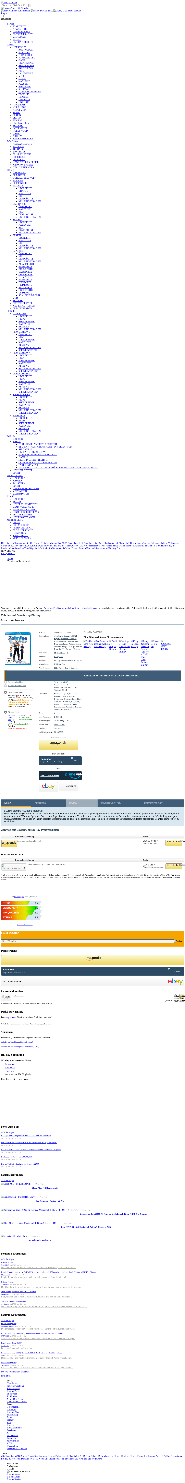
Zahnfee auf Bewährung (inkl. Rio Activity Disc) (20, 1046)
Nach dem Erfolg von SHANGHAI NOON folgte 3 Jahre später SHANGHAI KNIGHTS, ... (44, 1306)
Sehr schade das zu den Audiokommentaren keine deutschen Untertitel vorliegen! (38, 1338)
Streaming (69, 1458)
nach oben (6, 1375)
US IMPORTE (25, 292)
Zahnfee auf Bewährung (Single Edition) (17, 1042)
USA (56, 657)
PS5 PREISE (19, 157)
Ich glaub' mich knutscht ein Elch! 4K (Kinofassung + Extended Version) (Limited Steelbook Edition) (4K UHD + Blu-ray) (48, 1272)
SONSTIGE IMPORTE (29, 295)
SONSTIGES (19, 151)
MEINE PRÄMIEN (22, 538)
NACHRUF (24, 81)
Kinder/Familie (67, 660)
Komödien (78, 660)
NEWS (10, 44)
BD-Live (166, 1456)
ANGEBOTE (19, 104)
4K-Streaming (7, 1456)
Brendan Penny (60, 641)
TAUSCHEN (19, 483)
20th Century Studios (62, 632)
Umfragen (11, 1409)
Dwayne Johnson (61, 644)
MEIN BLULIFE (15, 520)
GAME (21, 60)
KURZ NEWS (19, 107)
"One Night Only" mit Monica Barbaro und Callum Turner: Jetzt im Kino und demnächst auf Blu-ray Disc (72, 548)
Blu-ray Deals (13, 1476)
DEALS (12, 141)
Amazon (47, 608)
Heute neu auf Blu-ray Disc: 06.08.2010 (16, 1157)
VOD (15, 298)
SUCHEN (17, 486)
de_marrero (10, 1064)
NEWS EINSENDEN (23, 138)
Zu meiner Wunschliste (17, 686)
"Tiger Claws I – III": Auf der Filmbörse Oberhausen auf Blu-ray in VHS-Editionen (104, 543)
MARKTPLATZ (15, 475)
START (10, 23)
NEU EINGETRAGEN (29, 201)
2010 (61, 657)
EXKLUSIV (24, 52)
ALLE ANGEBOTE (22, 144)
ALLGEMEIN (19, 110)
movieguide (5, 1304)
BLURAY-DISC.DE (22, 123)
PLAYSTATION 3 (21, 373)
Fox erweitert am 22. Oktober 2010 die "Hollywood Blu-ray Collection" (29, 1143)
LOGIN (16, 522)
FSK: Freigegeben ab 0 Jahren (65, 668)
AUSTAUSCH (25, 50)
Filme (10, 558)
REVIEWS (18, 180)
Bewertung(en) (19, 897)
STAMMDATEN (21, 493)
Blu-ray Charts (27, 1456)
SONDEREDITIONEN (29, 91)
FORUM (11, 436)
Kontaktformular (14, 1427)
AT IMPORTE (25, 266)
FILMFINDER (20, 183)
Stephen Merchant (73, 649)
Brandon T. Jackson (68, 639)
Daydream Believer (7, 1326)
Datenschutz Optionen (17, 1448)
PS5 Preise (12, 1396)
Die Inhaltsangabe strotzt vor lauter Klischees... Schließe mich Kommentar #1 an (38, 1328)
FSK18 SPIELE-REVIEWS (26, 512)
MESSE (22, 76)
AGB (9, 1443)
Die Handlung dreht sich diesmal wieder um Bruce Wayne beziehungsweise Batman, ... (41, 1287)
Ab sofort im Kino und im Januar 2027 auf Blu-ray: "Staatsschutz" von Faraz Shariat (79, 545)
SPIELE (11, 311)
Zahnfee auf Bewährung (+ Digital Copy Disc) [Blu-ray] (46, 864)
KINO (21, 70)
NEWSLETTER (20, 29)
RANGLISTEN (20, 535)
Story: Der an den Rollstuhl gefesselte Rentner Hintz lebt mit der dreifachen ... (36, 1296)
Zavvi (79, 608)
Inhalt (7, 803)
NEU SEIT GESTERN (23, 470)
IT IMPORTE (24, 282)
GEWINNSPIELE (21, 31)
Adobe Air (11, 715)
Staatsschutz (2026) (8, 1324)
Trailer (52, 1458)
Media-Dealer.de (91, 608)
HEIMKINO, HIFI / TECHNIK (33, 460)
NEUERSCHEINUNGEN (25, 504)
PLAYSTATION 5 (21, 332)
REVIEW (17, 120)
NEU (20, 196)
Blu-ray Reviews (121, 1456)
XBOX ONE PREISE (23, 164)
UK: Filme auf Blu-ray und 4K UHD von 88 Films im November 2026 (33, 543)
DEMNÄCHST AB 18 (23, 507)
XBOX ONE (19, 415)
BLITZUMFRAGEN (23, 34)
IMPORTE (18, 251)
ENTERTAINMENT (28, 465)
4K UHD (33, 1458)
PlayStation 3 (75, 1456)
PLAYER (23, 84)
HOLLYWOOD (26, 65)
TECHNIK (23, 94)
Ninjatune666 (5, 1275)
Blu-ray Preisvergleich (58, 1456)
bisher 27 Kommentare (25, 925)
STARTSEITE (19, 26)
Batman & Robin (7, 1262)
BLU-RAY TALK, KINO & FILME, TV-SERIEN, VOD (45, 446)
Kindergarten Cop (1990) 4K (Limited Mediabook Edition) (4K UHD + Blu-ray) (113, 1214)
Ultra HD (95, 1456)
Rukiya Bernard (75, 646)
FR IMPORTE (25, 279)
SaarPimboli (5, 1365)
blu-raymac (10, 1067)
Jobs (9, 1422)
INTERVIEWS (25, 68)
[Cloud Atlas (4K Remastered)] (15, 1184)
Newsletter (12, 1383)
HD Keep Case (59, 664)
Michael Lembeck (61, 653)
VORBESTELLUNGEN (24, 178)
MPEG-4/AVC (59, 724)
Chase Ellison (72, 641)
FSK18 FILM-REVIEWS (25, 509)
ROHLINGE (24, 86)
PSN (9, 720)
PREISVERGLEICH (23, 527)
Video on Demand (20, 1458)
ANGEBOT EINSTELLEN (26, 488)
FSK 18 (10, 496)
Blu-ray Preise (13, 1391)
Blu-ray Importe (95, 1458)
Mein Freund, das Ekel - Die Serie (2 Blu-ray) (18, 1291)
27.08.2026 (39, 1184)
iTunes (10, 717)
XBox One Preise (15, 1399)
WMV (10, 722)
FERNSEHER (25, 55)
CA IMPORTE (25, 272)
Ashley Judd (69, 636)
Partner (10, 1420)
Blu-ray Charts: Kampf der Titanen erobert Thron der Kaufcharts (26, 1135)
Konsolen (60, 1458)
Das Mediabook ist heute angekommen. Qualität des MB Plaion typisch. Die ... (37, 1358)
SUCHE (17, 473)
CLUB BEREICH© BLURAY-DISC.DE (37, 462)
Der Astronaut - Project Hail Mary (50, 1201)
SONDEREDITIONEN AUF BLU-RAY (37, 454)
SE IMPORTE (25, 287)
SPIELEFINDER (26, 321)
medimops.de (18, 996)
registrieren (11, 1017)
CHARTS (23, 191)
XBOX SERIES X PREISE (26, 162)
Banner (10, 1417)
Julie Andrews (74, 644)
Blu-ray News (13, 1474)
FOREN (17, 441)
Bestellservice (13, 1388)
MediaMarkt (70, 608)
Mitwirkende (13, 1440)
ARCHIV (17, 136)
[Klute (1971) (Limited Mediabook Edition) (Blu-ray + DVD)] (30, 1223)
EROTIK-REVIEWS (23, 514)
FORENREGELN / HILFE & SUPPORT (37, 444)
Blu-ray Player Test (138, 1456)
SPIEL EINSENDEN (28, 350)
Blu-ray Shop (81, 1458)
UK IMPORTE (25, 290)
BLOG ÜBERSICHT (23, 530)
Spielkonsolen (40, 1456)
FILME (16, 112)
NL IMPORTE (25, 285)
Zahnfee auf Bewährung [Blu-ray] (29, 841)
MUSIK (22, 78)
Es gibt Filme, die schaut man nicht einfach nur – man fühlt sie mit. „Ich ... (35, 1277)
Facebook (11, 1430)
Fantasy (57, 660)
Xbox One (43, 1458)
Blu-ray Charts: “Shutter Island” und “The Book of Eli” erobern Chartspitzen (31, 1150)
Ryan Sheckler (59, 649)
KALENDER (24, 193)
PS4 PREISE (19, 159)
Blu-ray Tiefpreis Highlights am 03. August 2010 (20, 1164)
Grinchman (10, 1071)
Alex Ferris (58, 636)
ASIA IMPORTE (26, 264)
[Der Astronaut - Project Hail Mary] (18, 1197)
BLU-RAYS (18, 146)
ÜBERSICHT (19, 47)
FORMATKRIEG (26, 57)
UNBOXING (24, 102)
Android (22, 715)
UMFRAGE (24, 99)
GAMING (23, 457)
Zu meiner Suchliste (16, 682)
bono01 (3, 1355)
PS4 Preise (12, 1393)
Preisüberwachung (15, 1386)
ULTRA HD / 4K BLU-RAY (32, 452)
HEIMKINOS (19, 533)
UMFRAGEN (19, 37)
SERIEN (17, 115)
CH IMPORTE (25, 274)
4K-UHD (17, 219)
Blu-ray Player (154, 1456)
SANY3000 (5, 1336)
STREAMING (25, 449)
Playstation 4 (176, 1456)
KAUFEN (17, 480)
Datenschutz (12, 1446)
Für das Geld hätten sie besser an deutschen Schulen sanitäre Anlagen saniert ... (37, 1367)
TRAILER (23, 97)
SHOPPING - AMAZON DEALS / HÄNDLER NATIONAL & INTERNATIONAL (58, 467)
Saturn (60, 608)
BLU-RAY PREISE (22, 154)
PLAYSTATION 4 (21, 352)
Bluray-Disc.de (8, 553)
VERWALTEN (20, 491)
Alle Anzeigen (7, 1132)
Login (4, 13)
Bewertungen (110, 803)
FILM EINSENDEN (22, 308)
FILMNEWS (19, 175)
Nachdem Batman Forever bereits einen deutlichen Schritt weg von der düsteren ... (38, 1267)
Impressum (12, 1438)
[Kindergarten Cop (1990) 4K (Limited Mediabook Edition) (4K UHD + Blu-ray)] (39, 1210)
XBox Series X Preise (17, 1401)
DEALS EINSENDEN (23, 167)
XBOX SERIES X (21, 394)
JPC (54, 608)
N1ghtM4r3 (5, 1265)
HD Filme (86, 1456)
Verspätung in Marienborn (40, 1240)
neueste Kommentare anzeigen (15, 1371)
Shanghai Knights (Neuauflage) (13, 1301)
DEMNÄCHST (25, 198)
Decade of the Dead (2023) (11, 1343)
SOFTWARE (24, 89)
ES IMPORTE (25, 277)
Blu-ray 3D (6, 1458)
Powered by (88, 632)
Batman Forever (7, 1282)
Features (40, 803)
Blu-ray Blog (13, 1412)
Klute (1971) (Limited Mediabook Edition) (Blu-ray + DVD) (86, 1227)
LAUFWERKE (25, 73)
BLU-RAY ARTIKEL (23, 42)
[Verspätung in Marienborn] (14, 1236)
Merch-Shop (12, 1414)
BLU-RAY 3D (19, 204)
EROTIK (17, 117)
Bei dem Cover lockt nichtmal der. (16, 1348)
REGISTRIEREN (21, 525)
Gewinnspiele (13, 1407)
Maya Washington (61, 646)
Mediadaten (12, 1435)
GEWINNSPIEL (26, 63)
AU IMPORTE (25, 269)
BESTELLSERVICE (23, 303)
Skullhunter (5, 1346)
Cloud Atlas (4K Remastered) (45, 1188)
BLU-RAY (18, 185)
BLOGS (17, 39)
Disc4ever (4, 1294)
